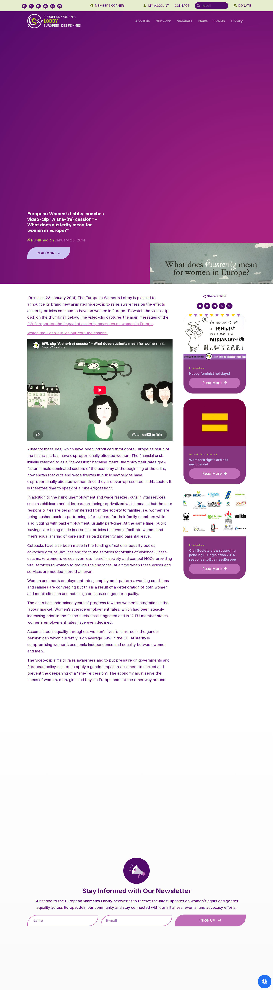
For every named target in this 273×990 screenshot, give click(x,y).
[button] (200, 306)
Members (184, 21)
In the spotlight (196, 368)
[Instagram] (52, 6)
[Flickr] (38, 6)
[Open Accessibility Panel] (264, 981)
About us (142, 21)
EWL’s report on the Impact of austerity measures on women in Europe (90, 324)
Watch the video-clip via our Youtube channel (67, 333)
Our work (163, 21)
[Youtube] (45, 6)
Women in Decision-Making (203, 454)
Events (219, 21)
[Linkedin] (59, 6)
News (203, 21)
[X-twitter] (31, 6)
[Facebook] (24, 6)
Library (237, 21)
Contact (182, 5)
